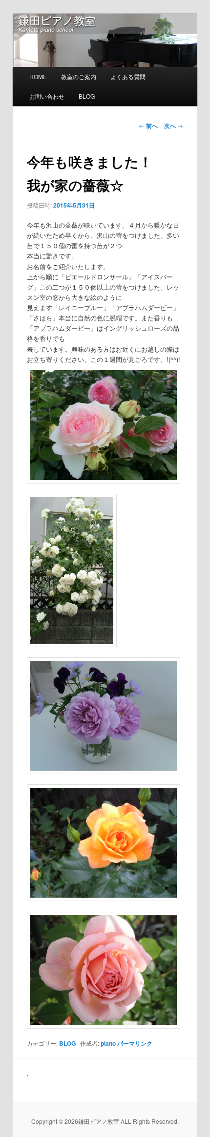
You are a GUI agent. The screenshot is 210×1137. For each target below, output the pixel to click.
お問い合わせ (46, 96)
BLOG (87, 96)
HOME (38, 76)
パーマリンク (134, 1043)
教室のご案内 (78, 76)
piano (108, 1043)
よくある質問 (128, 76)
